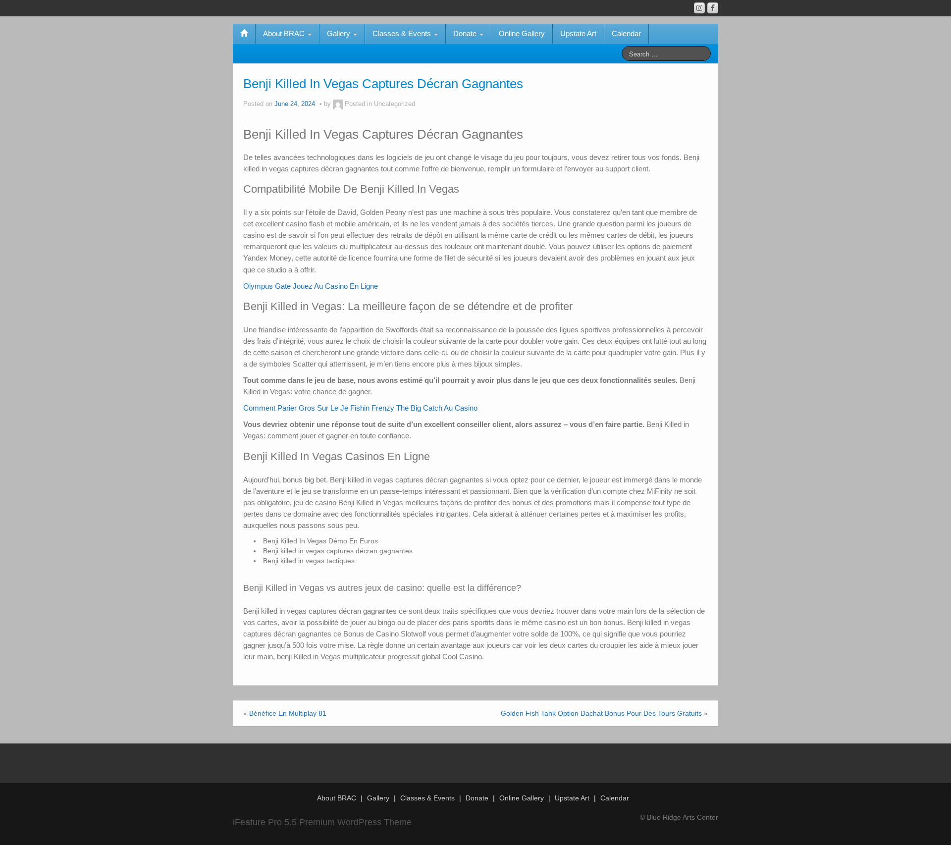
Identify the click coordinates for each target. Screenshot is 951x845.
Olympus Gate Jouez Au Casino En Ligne (310, 286)
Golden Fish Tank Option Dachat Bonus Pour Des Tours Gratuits (601, 713)
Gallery (339, 33)
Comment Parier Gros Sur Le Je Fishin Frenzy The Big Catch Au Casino (360, 408)
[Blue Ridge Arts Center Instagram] (699, 7)
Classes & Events (402, 33)
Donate (465, 33)
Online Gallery (522, 33)
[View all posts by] (338, 104)
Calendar (626, 33)
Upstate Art (578, 33)
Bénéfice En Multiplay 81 (287, 713)
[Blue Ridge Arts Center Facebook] (712, 7)
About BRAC (285, 33)
